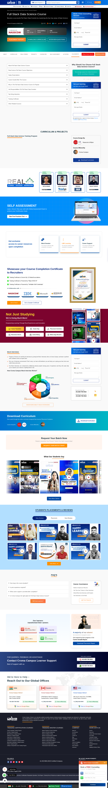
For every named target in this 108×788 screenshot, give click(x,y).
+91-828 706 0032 (81, 396)
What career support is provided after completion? (23, 591)
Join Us (90, 742)
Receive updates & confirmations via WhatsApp (92, 780)
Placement (91, 732)
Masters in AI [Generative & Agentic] (49, 735)
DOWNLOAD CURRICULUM (37, 39)
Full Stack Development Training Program (15, 740)
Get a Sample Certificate (31, 302)
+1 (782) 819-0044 (46, 701)
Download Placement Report (86, 643)
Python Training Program (12, 743)
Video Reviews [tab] (40, 518)
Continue (93, 784)
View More (53, 563)
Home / (8, 10)
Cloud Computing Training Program (14, 730)
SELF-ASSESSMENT (55, 54)
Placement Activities (56, 328)
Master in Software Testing (47, 733)
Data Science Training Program (13, 737)
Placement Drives (16, 334)
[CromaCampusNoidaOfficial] (8, 762)
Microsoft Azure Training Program (14, 733)
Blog (73, 737)
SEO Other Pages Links (14, 771)
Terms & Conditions (76, 742)
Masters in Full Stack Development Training (51, 742)
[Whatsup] (4, 775)
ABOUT (5, 54)
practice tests (88, 54)
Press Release (75, 745)
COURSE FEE (43, 54)
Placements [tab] (54, 518)
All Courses (89, 2)
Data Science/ (13, 10)
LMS (98, 2)
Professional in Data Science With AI (49, 745)
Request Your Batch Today (54, 445)
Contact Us (74, 735)
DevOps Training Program (12, 732)
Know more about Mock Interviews (38, 405)
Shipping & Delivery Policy (94, 747)
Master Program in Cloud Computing (49, 730)
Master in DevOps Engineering (48, 732)
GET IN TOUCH (86, 600)
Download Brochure (93, 743)
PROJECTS (34, 54)
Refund (90, 745)
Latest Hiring (36, 334)
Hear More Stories (54, 498)
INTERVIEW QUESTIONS (57, 39)
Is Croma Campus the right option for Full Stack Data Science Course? (29, 596)
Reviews (74, 733)
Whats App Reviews (56, 334)
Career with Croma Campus (95, 733)
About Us (74, 730)
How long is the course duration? (19, 583)
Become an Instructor (93, 738)
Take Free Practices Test (17, 216)
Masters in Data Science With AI (48, 740)
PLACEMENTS (75, 54)
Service (90, 730)
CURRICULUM (13, 54)
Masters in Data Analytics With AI (49, 738)
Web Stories (74, 738)
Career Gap (36, 328)
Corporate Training (93, 737)
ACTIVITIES (66, 54)
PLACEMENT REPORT (16, 39)
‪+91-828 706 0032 (81, 391)
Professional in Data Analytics (48, 743)
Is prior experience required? (18, 587)
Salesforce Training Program (13, 735)
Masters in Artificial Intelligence (48, 737)
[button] (84, 79)
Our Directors (75, 732)
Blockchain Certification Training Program (15, 742)
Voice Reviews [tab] (68, 518)
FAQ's (73, 740)
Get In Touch (14, 302)
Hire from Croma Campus (94, 740)
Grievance (74, 747)
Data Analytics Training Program (13, 738)
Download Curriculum (87, 160)
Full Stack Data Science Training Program (27, 10)
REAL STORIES (24, 54)
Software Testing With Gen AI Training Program (16, 745)
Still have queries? (38, 601)
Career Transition (16, 328)
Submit (86, 44)
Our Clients (91, 735)
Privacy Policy (83, 119)
